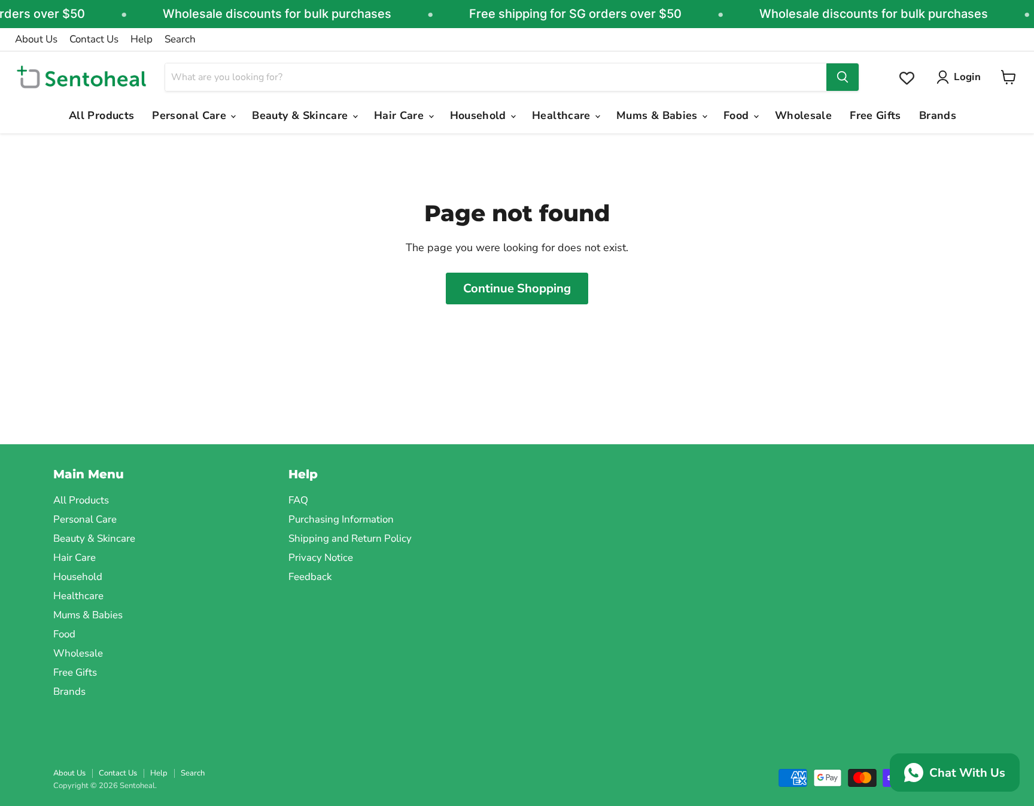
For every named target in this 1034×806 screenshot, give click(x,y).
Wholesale (803, 115)
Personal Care (190, 115)
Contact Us (93, 39)
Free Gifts (875, 115)
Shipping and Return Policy (350, 538)
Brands (937, 115)
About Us (36, 39)
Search (180, 39)
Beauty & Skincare (301, 115)
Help (141, 39)
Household (480, 115)
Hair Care (400, 115)
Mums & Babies (658, 115)
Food (737, 115)
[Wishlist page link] (906, 78)
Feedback (310, 577)
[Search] (842, 77)
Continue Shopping (517, 288)
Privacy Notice (320, 557)
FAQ (298, 500)
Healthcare (563, 115)
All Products (101, 115)
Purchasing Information (341, 519)
